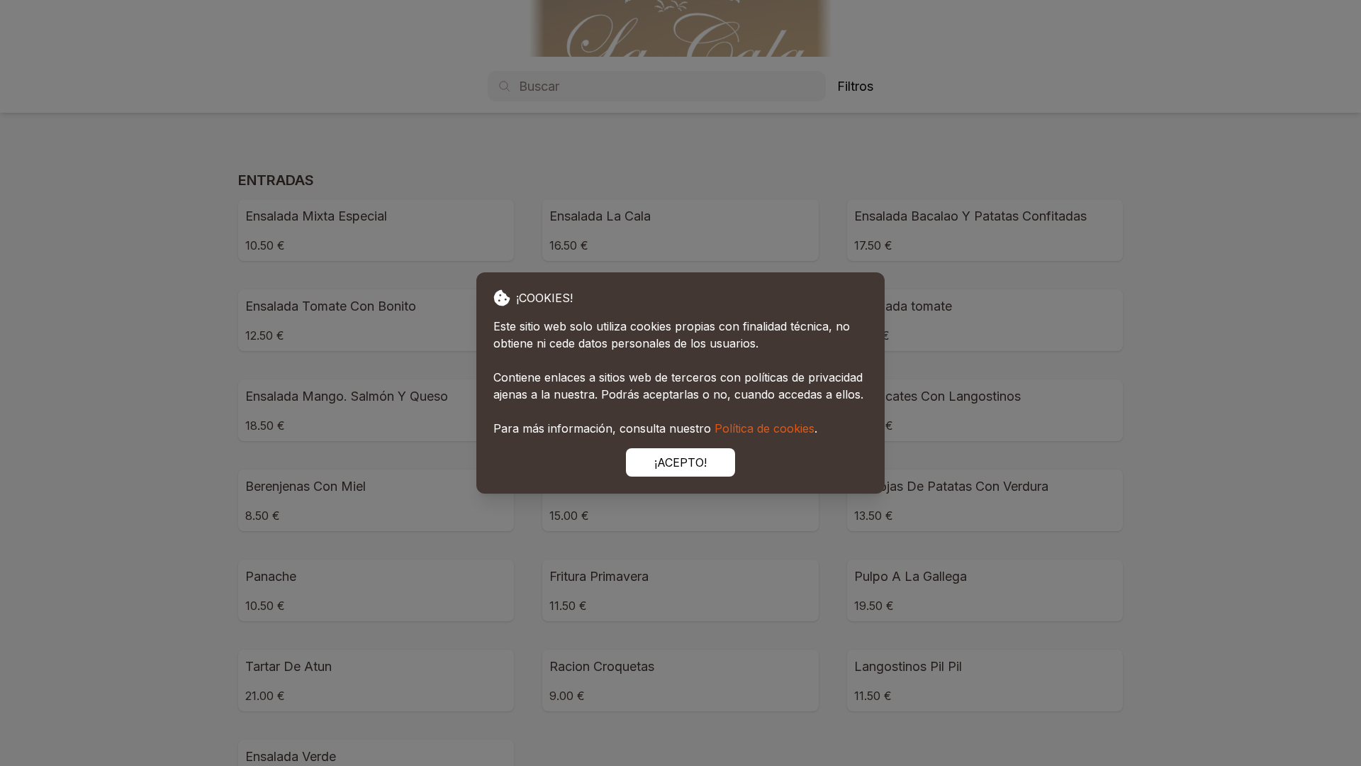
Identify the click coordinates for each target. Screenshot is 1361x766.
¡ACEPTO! (680, 462)
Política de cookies (764, 428)
